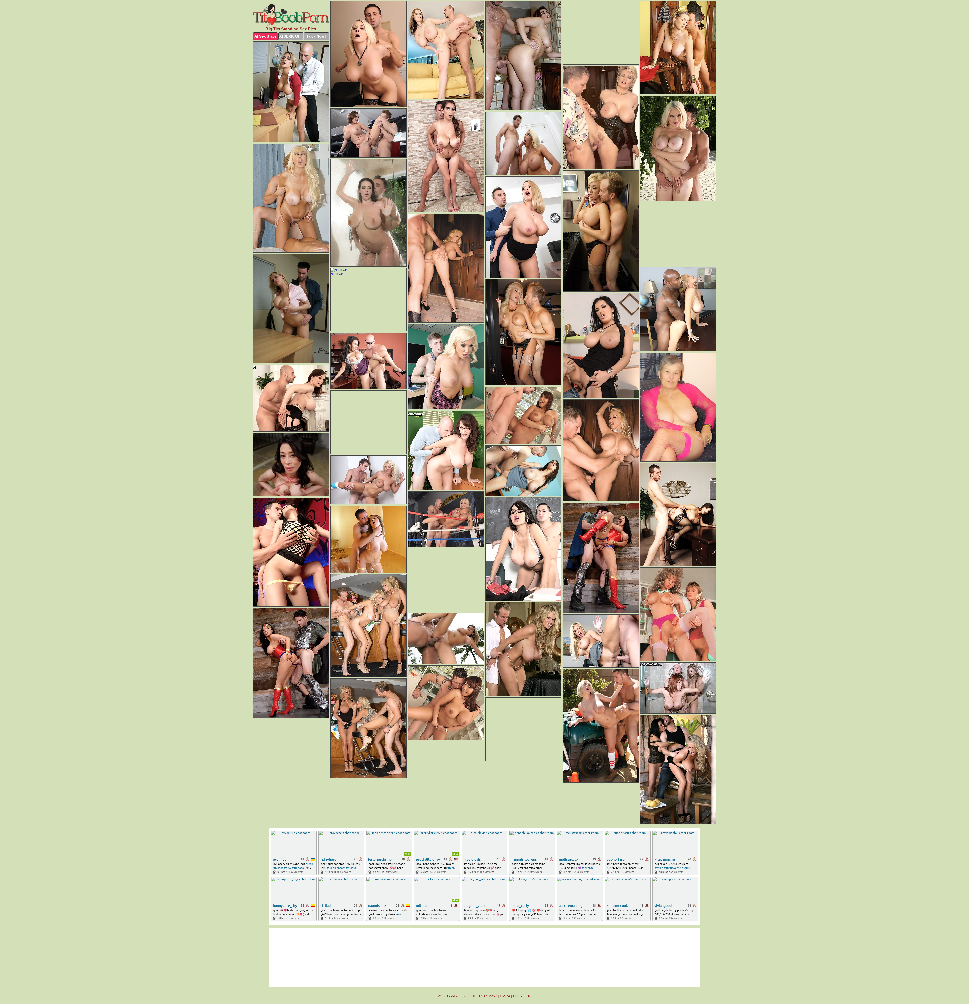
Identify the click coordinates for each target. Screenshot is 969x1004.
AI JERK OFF (291, 36)
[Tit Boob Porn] (291, 15)
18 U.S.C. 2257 (484, 996)
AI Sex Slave (265, 36)
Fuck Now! (316, 36)
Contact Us (522, 996)
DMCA (505, 996)
